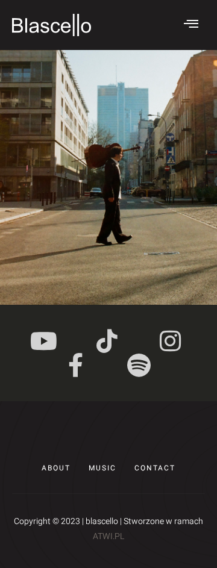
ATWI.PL (108, 536)
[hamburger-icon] (191, 25)
